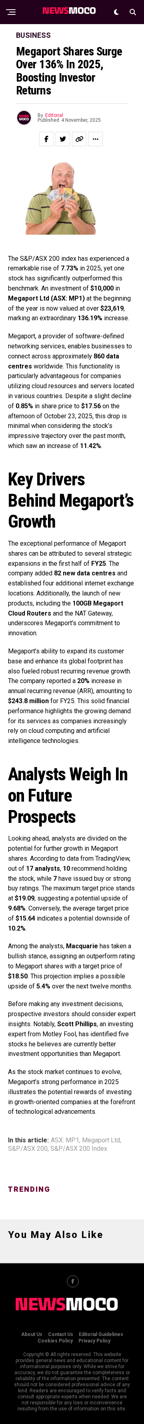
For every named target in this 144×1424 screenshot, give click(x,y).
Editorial (54, 115)
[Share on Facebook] (46, 139)
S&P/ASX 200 (28, 1149)
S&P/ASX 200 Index (78, 1149)
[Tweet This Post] (63, 139)
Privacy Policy (94, 1341)
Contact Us (60, 1334)
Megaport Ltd (101, 1140)
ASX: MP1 (65, 1140)
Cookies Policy (55, 1341)
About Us (31, 1334)
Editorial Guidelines (101, 1334)
